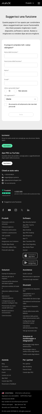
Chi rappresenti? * (9, 95)
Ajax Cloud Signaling (29, 244)
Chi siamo (5, 366)
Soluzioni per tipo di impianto (8, 277)
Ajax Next (5, 378)
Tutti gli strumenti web (30, 331)
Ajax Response (27, 235)
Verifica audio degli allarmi (31, 354)
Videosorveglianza (7, 227)
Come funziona (6, 315)
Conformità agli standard (30, 279)
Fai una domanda (10, 183)
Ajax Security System (29, 222)
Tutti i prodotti (6, 235)
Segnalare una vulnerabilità (10, 396)
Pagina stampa (6, 369)
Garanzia (23, 407)
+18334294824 (9, 174)
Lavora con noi (6, 375)
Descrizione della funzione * (13, 61)
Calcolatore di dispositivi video (30, 307)
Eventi (4, 372)
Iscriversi (7, 146)
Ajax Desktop (27, 230)
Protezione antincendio (9, 230)
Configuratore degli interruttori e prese (29, 322)
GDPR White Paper (26, 396)
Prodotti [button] (28, 3)
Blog (3, 364)
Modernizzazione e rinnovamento (8, 312)
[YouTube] (9, 209)
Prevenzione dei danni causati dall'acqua (9, 307)
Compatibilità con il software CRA (29, 295)
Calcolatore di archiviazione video (31, 302)
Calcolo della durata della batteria (31, 312)
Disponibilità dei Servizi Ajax (31, 298)
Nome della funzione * (11, 52)
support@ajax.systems (11, 177)
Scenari (25, 250)
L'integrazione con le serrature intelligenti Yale (9, 302)
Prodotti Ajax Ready (8, 244)
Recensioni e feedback (9, 384)
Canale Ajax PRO (7, 381)
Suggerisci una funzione (12, 202)
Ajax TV (25, 238)
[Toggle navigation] (39, 3)
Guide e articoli (27, 273)
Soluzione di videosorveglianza (7, 297)
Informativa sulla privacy (22, 393)
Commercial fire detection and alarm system (10, 282)
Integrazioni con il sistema (10, 241)
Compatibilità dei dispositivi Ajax (31, 290)
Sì (9, 91)
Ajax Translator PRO (29, 241)
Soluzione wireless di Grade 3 (10, 287)
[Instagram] (15, 209)
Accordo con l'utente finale (10, 407)
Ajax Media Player (28, 247)
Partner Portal (27, 369)
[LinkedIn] (28, 209)
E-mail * (6, 79)
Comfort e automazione (9, 233)
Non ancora (22, 91)
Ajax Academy (27, 366)
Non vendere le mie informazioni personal (15, 401)
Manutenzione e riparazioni (31, 276)
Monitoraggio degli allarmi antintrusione (31, 345)
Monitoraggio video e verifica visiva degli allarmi (31, 350)
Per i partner (26, 364)
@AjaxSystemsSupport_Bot (12, 180)
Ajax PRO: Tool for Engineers (28, 226)
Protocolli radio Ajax (8, 250)
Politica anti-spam (7, 404)
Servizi (4, 238)
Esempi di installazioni (9, 273)
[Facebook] (3, 209)
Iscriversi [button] (7, 163)
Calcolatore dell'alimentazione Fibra (30, 327)
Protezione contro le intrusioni (8, 223)
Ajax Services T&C (20, 404)
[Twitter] (22, 209)
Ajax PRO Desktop (28, 233)
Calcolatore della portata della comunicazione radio (31, 317)
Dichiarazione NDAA (8, 399)
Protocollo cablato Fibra (9, 247)
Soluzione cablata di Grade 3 (10, 292)
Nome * (6, 70)
